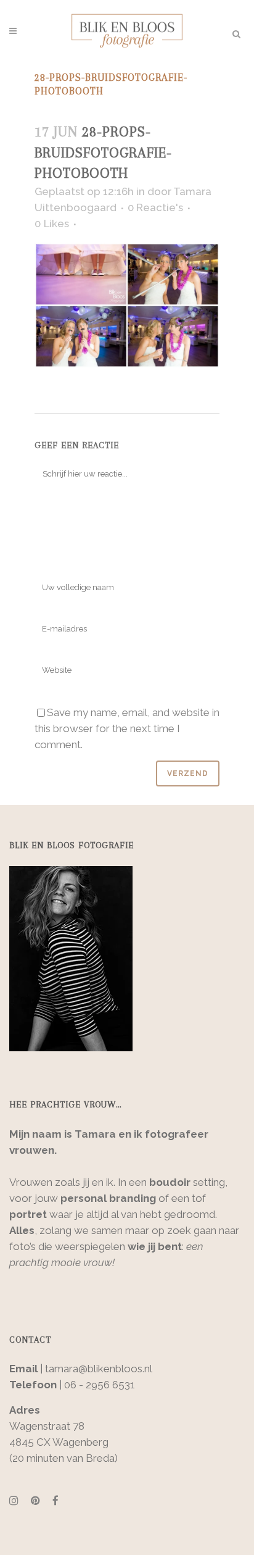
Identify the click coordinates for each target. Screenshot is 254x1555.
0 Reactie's (155, 207)
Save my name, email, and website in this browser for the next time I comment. (127, 728)
